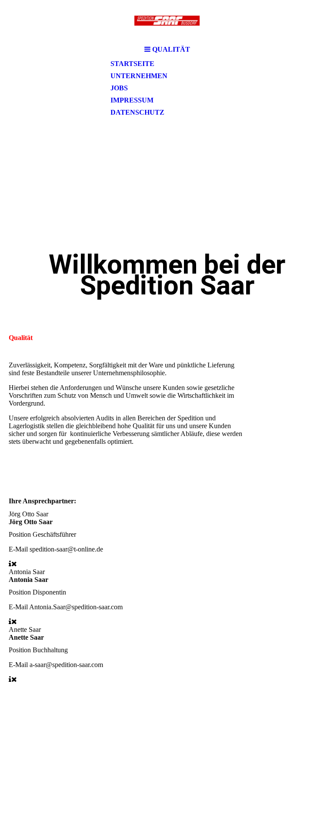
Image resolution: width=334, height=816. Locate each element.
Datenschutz (137, 112)
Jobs (119, 88)
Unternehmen (138, 75)
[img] (167, 20)
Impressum (132, 100)
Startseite (132, 63)
